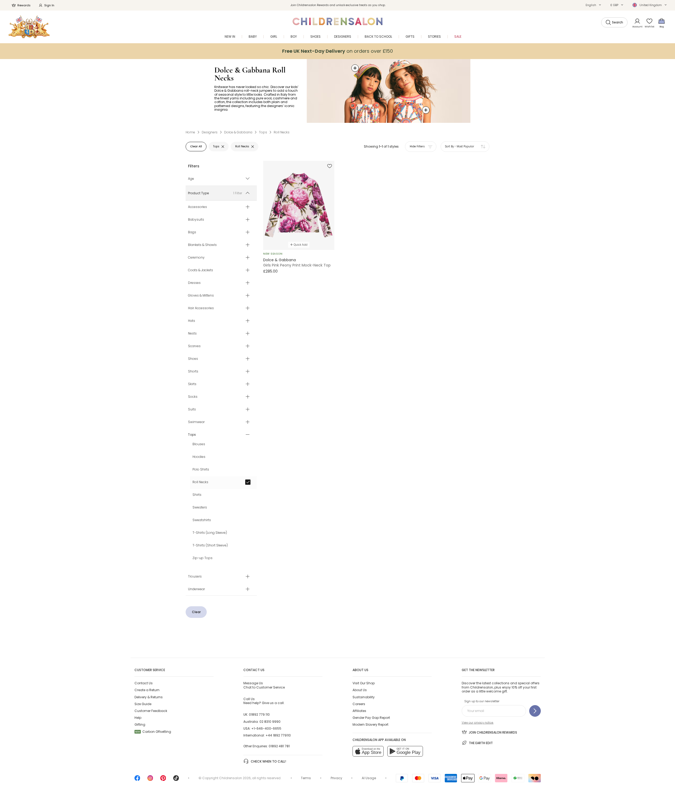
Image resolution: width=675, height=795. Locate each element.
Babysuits (196, 219)
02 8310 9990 (270, 721)
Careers (359, 704)
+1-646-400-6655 (266, 728)
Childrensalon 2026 (235, 778)
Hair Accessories (201, 308)
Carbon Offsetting (153, 731)
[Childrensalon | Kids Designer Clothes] (29, 26)
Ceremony (196, 257)
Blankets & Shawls (202, 245)
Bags (192, 232)
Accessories (197, 207)
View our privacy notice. (478, 723)
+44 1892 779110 (278, 735)
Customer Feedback (150, 711)
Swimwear (196, 422)
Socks (192, 397)
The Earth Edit (481, 743)
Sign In (49, 5)
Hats (191, 321)
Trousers (195, 576)
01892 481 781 (279, 746)
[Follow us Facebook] (137, 780)
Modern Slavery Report (370, 724)
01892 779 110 (259, 714)
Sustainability (364, 697)
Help (137, 717)
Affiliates (359, 711)
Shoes (193, 359)
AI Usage (369, 778)
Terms (306, 778)
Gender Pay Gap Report (371, 717)
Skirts (192, 384)
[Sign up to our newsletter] (535, 711)
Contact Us (143, 683)
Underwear (196, 589)
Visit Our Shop (364, 683)
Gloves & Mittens (201, 295)
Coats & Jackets (200, 270)
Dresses (194, 283)
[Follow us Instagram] (150, 780)
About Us (360, 690)
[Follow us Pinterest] (163, 780)
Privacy (336, 778)
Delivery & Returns (148, 697)
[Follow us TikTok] (176, 780)
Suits (192, 409)
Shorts (193, 371)
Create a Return (147, 690)
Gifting (139, 724)
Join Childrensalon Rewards (493, 732)
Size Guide (142, 704)
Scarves (194, 346)
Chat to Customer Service (264, 685)
